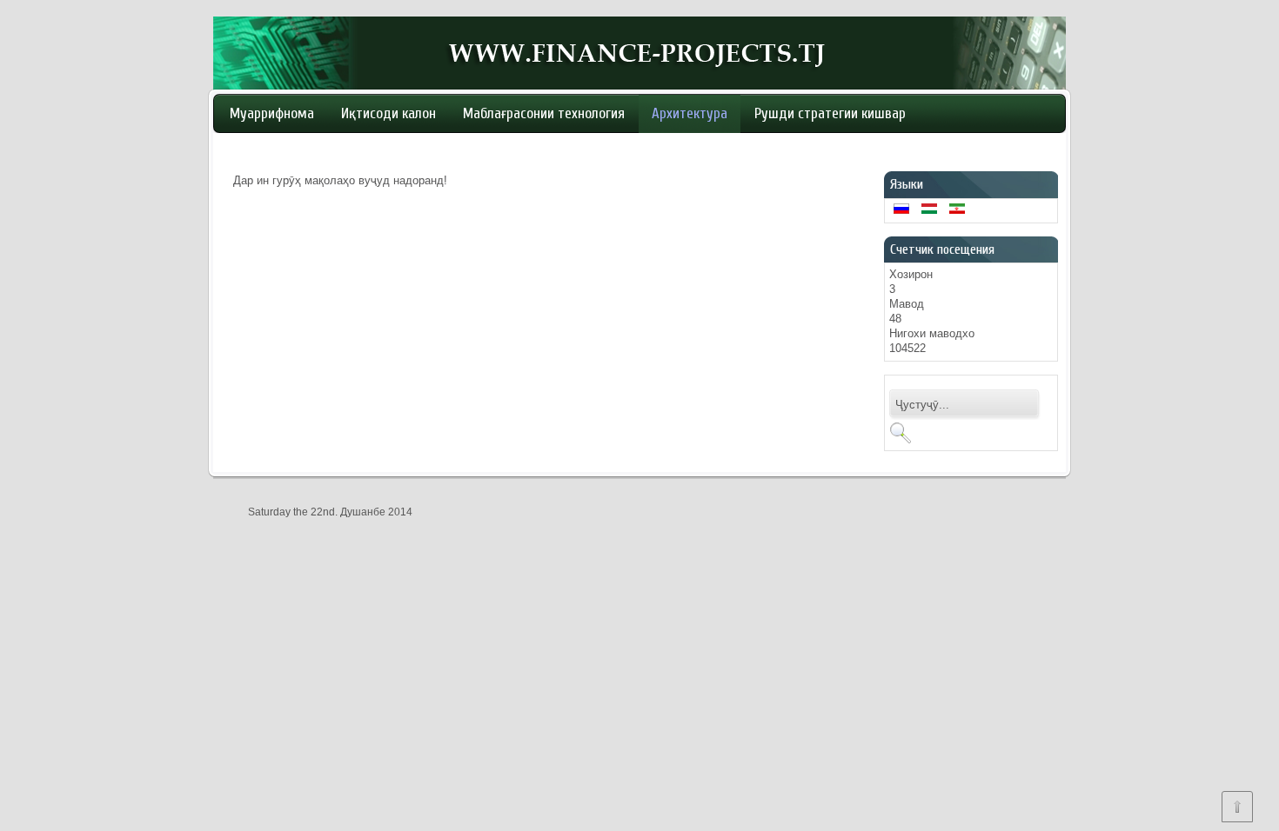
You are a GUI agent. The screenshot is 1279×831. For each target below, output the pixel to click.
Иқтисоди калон (388, 113)
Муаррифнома (272, 113)
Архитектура (689, 113)
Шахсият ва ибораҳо (291, 151)
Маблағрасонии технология (544, 113)
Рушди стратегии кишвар (830, 113)
